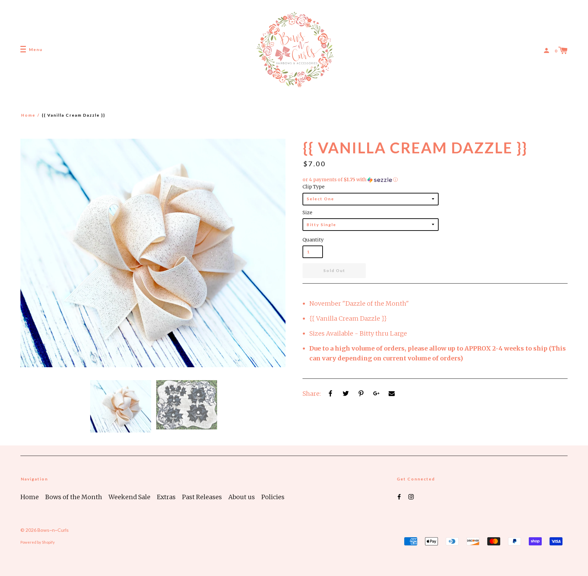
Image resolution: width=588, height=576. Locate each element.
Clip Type (314, 187)
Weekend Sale (129, 497)
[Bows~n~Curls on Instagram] (411, 496)
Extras (166, 497)
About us (241, 497)
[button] (435, 179)
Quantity (313, 240)
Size (307, 212)
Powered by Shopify (37, 542)
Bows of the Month (73, 497)
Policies (272, 497)
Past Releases (202, 497)
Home (28, 115)
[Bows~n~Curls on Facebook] (399, 496)
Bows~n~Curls (53, 530)
